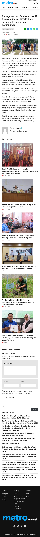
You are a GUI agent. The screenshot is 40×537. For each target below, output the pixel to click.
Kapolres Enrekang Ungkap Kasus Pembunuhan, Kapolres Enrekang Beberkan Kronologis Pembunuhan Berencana (18, 428)
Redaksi (16, 494)
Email (23, 381)
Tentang (16, 490)
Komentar (8, 363)
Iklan (27, 494)
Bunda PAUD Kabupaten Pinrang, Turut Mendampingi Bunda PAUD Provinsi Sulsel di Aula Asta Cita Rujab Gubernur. (20, 171)
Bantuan (28, 490)
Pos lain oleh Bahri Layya (18, 131)
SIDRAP (11, 11)
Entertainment (25, 7)
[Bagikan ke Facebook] (27, 29)
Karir (27, 497)
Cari (3, 407)
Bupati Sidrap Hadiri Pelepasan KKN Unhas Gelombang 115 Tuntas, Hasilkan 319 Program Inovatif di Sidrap (19, 338)
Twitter (4, 497)
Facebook (5, 490)
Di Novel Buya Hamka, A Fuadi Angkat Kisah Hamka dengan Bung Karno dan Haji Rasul (19, 449)
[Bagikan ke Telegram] (36, 29)
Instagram (5, 494)
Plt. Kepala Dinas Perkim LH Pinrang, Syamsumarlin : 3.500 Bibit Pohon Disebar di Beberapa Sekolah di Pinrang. (18, 302)
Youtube (4, 500)
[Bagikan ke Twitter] (30, 29)
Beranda (4, 11)
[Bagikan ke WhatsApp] (33, 29)
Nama (6, 381)
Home (4, 7)
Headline (10, 7)
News (17, 7)
